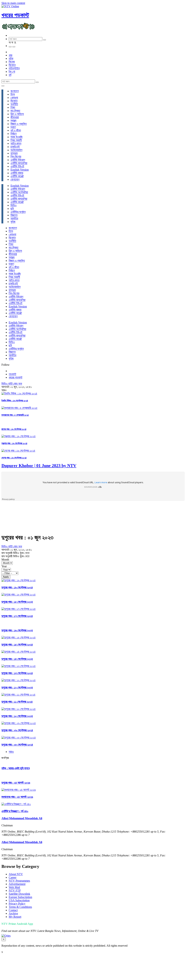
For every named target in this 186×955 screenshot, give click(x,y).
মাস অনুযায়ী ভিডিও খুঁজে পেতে (15, 553)
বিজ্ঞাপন (14, 215)
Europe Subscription (20, 897)
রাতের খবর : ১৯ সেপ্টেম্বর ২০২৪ (13, 429)
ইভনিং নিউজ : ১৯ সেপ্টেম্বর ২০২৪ (14, 400)
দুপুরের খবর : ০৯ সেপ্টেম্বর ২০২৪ (17, 730)
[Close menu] (2, 85)
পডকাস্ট (12, 374)
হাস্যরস (14, 153)
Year (4, 566)
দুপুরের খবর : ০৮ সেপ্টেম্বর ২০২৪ (17, 744)
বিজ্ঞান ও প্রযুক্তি (19, 123)
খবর (10, 55)
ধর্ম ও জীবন (16, 130)
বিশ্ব (13, 94)
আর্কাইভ (14, 218)
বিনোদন (12, 65)
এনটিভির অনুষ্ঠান (18, 211)
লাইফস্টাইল (14, 68)
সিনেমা (12, 61)
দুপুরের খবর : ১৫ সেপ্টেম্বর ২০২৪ (17, 644)
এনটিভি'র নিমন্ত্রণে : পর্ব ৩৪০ (14, 811)
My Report (15, 916)
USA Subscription (19, 900)
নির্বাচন (14, 133)
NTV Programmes (19, 880)
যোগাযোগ (15, 179)
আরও (11, 751)
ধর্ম (10, 74)
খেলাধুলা (14, 97)
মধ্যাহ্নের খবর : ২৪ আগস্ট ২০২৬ (17, 796)
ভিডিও (14, 205)
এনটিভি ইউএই (17, 166)
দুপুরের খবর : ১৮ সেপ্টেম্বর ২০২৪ (17, 601)
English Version (20, 169)
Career (12, 877)
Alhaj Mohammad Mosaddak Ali (21, 818)
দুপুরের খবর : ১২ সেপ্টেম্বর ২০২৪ (17, 687)
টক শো (12, 71)
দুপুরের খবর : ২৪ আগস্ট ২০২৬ (15, 782)
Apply (6, 576)
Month (5, 559)
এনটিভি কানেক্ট (17, 176)
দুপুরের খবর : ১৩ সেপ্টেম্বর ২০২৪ (17, 673)
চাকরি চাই (15, 146)
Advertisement (17, 883)
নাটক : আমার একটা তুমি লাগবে (15, 768)
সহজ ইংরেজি (17, 136)
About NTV (16, 874)
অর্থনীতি (14, 104)
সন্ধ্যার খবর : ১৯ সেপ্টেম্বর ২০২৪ (14, 443)
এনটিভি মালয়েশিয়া (19, 163)
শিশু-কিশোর (16, 156)
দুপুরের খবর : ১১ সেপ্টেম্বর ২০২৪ (17, 701)
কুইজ (13, 221)
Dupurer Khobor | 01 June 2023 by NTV (38, 465)
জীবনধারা (15, 117)
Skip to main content (13, 3)
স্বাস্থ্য (13, 120)
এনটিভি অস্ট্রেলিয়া (19, 192)
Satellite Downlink (19, 893)
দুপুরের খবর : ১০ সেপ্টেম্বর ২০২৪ (17, 716)
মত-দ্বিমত (15, 110)
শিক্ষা (13, 107)
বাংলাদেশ (15, 91)
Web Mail (14, 887)
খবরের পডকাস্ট (15, 15)
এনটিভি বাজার (17, 172)
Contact (13, 910)
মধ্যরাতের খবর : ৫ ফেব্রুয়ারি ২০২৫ (15, 415)
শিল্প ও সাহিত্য (17, 114)
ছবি (12, 208)
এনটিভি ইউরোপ (18, 159)
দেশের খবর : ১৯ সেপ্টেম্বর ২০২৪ (14, 457)
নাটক (11, 58)
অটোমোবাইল (16, 150)
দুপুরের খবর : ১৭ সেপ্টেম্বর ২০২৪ (17, 616)
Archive (13, 913)
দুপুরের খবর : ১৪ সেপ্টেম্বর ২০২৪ (17, 658)
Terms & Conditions (20, 906)
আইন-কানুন (16, 143)
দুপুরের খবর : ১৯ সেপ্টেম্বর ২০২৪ (17, 587)
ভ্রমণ (13, 127)
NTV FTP (15, 890)
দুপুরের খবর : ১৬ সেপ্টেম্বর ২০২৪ (17, 630)
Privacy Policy (17, 903)
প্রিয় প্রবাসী (16, 140)
